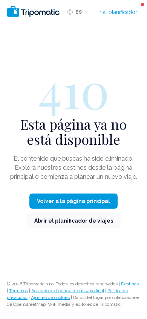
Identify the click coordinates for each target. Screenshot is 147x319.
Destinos (130, 283)
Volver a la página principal (73, 201)
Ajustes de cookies (50, 297)
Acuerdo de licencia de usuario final (67, 290)
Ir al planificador (117, 12)
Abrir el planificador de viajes (73, 221)
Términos (18, 290)
